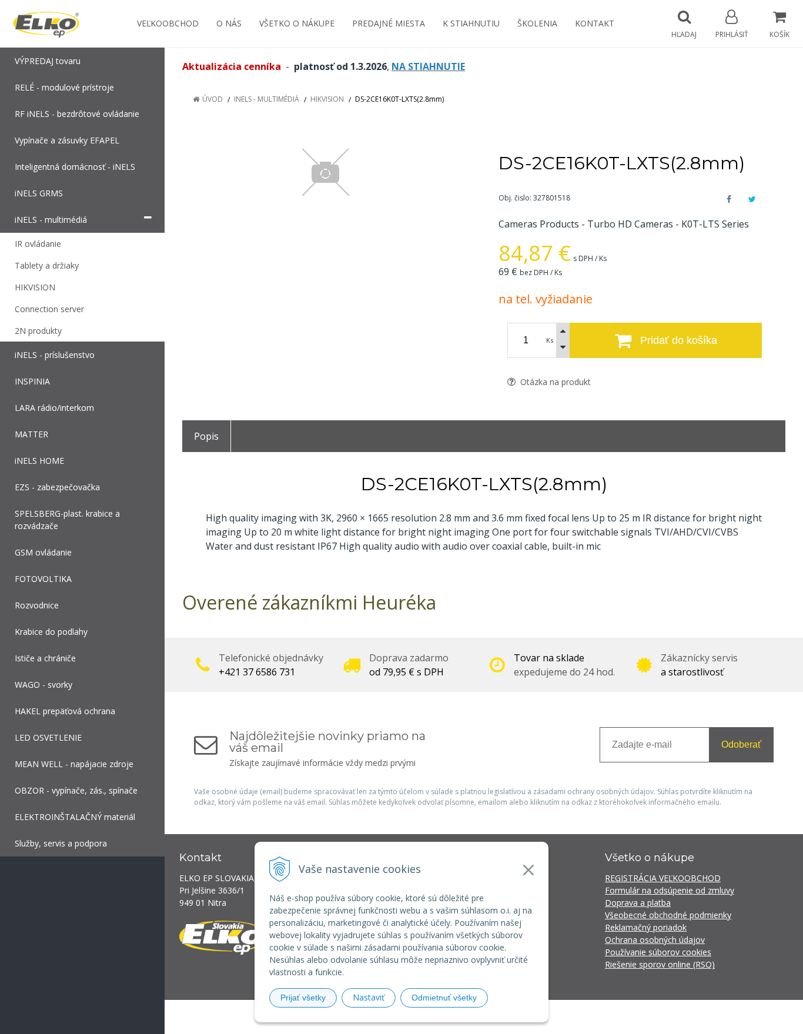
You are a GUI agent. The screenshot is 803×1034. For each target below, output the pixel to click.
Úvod (212, 99)
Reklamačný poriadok (646, 927)
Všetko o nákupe (296, 23)
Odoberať (741, 744)
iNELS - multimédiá (266, 99)
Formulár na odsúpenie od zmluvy (669, 890)
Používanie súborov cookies (658, 952)
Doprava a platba (638, 902)
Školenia (537, 23)
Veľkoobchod (168, 23)
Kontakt (594, 23)
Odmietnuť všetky (444, 997)
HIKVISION (327, 99)
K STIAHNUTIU (471, 23)
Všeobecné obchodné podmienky (668, 915)
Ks (549, 340)
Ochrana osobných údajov (655, 939)
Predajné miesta (388, 23)
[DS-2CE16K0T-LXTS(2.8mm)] (325, 172)
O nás (229, 23)
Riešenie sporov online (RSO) (660, 964)
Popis (206, 436)
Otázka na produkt (554, 381)
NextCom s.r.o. (612, 1017)
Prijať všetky (303, 997)
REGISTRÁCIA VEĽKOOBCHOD (663, 878)
